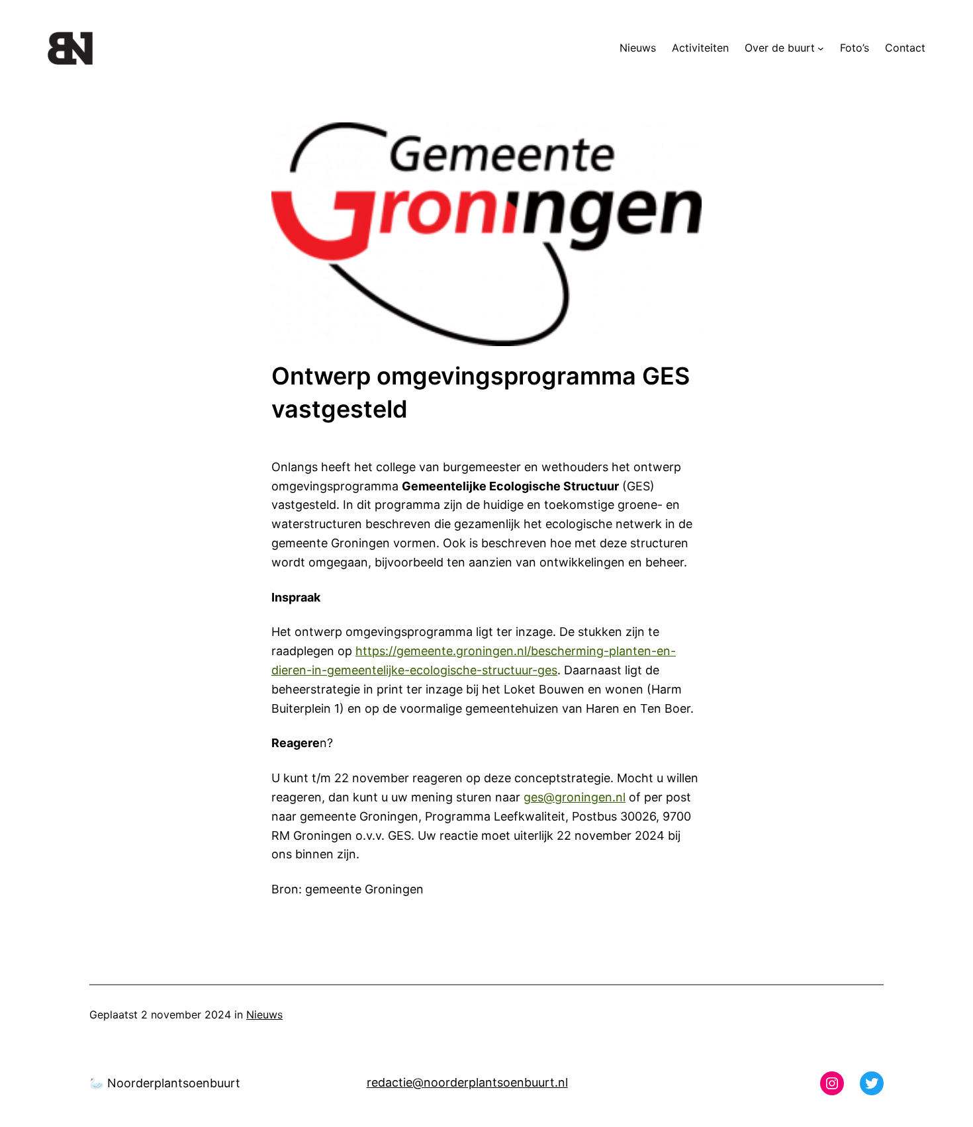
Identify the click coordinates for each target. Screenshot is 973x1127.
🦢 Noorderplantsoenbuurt (164, 1083)
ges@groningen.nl (575, 797)
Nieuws (264, 1014)
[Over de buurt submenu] (820, 48)
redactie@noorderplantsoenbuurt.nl (467, 1082)
